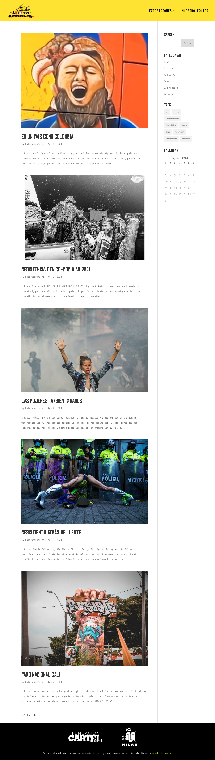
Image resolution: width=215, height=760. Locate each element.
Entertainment (172, 118)
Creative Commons (162, 753)
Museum (184, 125)
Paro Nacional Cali (40, 674)
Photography (171, 138)
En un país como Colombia (47, 136)
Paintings (179, 131)
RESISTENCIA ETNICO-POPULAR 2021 (55, 269)
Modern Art (170, 75)
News (166, 81)
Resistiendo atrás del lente (51, 532)
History (168, 68)
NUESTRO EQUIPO (195, 11)
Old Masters (171, 87)
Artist (176, 111)
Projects (186, 138)
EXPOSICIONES (160, 11)
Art (167, 111)
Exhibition (171, 125)
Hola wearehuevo (34, 144)
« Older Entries (30, 715)
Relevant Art (171, 94)
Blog (166, 62)
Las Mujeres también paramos (51, 401)
